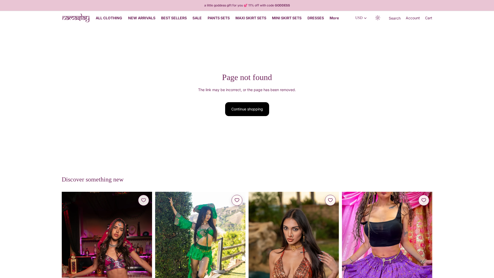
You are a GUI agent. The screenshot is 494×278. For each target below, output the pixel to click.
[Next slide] (144, 259)
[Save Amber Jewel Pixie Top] (330, 200)
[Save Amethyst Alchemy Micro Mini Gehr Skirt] (423, 200)
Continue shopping (247, 109)
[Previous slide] (69, 259)
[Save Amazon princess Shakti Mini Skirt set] (237, 200)
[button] (378, 18)
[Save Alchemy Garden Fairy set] (143, 200)
